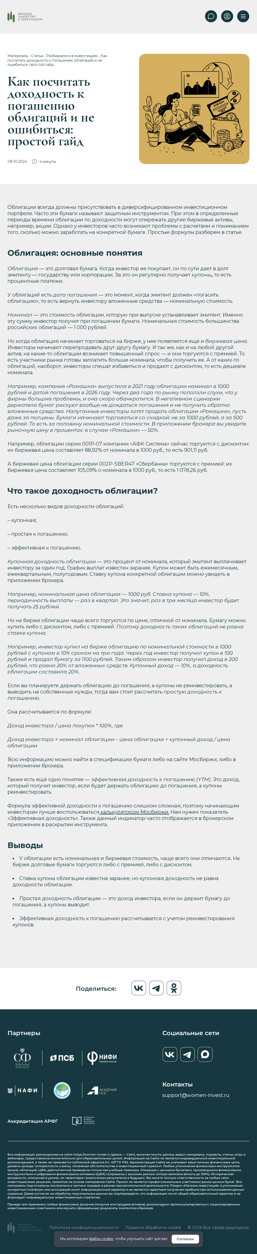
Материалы (18, 56)
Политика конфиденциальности (84, 1227)
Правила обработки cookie (153, 1227)
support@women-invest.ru (195, 1095)
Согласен (185, 1239)
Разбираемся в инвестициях (72, 56)
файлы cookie (101, 1238)
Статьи (37, 56)
